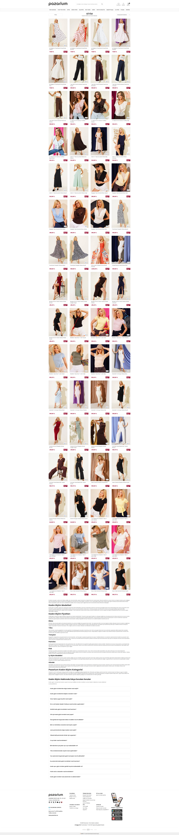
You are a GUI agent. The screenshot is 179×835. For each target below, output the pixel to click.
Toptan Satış (72, 795)
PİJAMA (122, 9)
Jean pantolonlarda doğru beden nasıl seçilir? (63, 730)
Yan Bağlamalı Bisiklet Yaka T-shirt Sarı (120, 519)
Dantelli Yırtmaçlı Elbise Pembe (78, 410)
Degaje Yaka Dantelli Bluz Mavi (57, 229)
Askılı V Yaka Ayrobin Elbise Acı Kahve (78, 157)
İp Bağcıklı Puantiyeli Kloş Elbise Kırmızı (78, 49)
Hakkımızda (72, 798)
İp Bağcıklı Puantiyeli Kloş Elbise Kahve (57, 49)
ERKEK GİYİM (74, 9)
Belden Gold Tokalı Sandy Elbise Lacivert (120, 302)
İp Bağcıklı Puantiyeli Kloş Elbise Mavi (99, 49)
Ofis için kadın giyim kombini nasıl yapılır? (62, 714)
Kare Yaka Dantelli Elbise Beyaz (78, 591)
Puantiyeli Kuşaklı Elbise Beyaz (120, 229)
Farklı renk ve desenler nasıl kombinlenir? (61, 771)
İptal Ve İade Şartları (101, 795)
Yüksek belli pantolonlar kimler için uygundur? (63, 735)
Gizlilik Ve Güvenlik (87, 798)
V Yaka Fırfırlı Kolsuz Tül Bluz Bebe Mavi (56, 157)
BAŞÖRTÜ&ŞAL (110, 9)
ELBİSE (93, 9)
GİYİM (68, 9)
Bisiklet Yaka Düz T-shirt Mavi (57, 374)
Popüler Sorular (99, 806)
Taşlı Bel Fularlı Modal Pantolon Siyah (78, 85)
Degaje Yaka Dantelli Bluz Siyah (99, 193)
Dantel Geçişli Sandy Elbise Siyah (79, 518)
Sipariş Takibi (72, 806)
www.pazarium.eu (53, 815)
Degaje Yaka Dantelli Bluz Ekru (99, 229)
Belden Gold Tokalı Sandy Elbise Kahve (99, 302)
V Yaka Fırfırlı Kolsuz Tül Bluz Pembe (77, 121)
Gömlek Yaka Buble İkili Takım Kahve (57, 483)
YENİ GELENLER (52, 9)
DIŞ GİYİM (81, 9)
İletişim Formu (72, 796)
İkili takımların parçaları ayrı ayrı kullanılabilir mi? (64, 745)
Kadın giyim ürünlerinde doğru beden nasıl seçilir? (64, 688)
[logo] (58, 4)
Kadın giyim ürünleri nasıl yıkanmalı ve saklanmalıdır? (65, 777)
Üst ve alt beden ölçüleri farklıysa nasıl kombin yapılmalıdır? (67, 704)
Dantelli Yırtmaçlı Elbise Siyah (120, 410)
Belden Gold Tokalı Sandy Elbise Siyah (57, 338)
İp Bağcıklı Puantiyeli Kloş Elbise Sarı (57, 85)
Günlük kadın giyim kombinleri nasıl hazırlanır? (63, 709)
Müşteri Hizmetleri (87, 795)
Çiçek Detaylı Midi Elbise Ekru (119, 265)
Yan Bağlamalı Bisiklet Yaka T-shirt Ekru (120, 555)
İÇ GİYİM (117, 9)
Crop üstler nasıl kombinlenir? (58, 740)
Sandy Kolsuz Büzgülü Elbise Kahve (98, 447)
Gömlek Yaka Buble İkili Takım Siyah (78, 483)
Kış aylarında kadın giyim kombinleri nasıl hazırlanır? (65, 761)
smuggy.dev (78, 825)
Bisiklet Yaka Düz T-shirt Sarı (98, 337)
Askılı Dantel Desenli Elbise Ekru (99, 482)
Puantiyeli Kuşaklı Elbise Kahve (57, 265)
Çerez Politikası (86, 803)
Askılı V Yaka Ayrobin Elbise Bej (99, 156)
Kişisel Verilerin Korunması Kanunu (89, 800)
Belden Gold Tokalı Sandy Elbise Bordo (57, 302)
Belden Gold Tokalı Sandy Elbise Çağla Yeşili (78, 302)
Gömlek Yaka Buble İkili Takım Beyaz (120, 447)
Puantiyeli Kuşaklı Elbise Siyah (78, 265)
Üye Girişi (85, 808)
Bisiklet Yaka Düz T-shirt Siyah (78, 337)
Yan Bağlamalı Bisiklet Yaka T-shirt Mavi (78, 555)
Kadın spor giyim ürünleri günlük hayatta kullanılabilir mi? (66, 766)
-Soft (81, 833)
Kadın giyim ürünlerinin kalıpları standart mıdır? (63, 694)
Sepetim (85, 809)
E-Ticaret (85, 833)
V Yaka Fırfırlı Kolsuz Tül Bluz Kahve (98, 121)
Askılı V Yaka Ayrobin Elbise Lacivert (119, 157)
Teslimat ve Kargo (73, 808)
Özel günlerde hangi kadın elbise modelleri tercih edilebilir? (67, 719)
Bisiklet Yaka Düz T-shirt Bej (98, 374)
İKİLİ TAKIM (87, 9)
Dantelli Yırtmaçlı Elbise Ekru (119, 374)
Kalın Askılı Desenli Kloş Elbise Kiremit (99, 266)
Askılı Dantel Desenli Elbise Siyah (120, 482)
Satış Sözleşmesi (87, 796)
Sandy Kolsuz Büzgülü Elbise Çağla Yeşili (77, 447)
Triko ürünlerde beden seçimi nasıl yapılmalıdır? (63, 751)
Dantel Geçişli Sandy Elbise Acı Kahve (57, 519)
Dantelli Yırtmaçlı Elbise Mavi (57, 410)
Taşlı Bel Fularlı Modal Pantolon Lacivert (120, 85)
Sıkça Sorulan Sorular (101, 808)
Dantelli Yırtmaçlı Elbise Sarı (98, 410)
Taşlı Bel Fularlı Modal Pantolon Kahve (57, 121)
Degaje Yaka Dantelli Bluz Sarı (120, 193)
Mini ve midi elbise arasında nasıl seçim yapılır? (63, 725)
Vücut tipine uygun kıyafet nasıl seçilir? (61, 699)
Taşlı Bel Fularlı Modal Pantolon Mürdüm (99, 85)
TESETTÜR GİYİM (61, 9)
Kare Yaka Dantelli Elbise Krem (99, 591)
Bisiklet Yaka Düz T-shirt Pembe (120, 337)
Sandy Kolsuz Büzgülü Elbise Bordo (56, 447)
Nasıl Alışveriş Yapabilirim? (102, 809)
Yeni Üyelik (85, 806)
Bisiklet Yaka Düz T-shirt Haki (77, 374)
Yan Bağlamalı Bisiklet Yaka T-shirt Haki (99, 555)
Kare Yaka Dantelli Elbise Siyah (120, 591)
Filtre (55, 14)
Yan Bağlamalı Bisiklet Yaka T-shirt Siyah (99, 519)
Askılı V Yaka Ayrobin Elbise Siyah (58, 193)
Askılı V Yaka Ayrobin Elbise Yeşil (78, 193)
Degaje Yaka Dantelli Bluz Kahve (78, 229)
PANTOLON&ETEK (101, 9)
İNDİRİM (128, 9)
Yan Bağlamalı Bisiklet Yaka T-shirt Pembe (57, 555)
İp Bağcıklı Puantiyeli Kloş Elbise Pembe (120, 49)
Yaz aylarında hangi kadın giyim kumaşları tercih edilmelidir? (67, 756)
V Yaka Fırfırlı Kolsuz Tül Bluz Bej (120, 120)
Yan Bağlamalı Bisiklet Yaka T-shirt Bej (57, 591)
